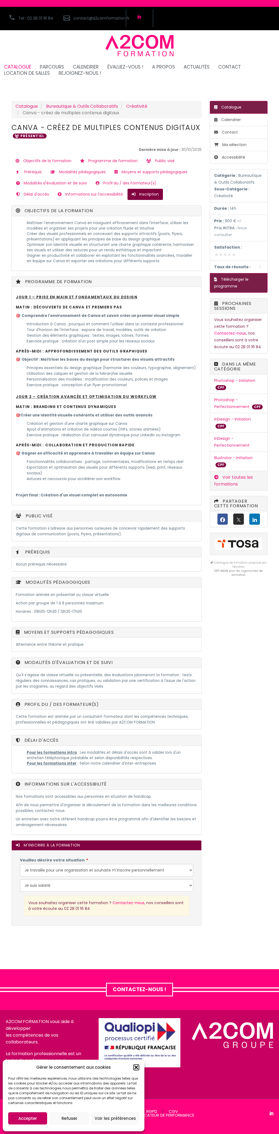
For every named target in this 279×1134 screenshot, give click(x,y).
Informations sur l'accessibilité (93, 194)
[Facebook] (222, 519)
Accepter (27, 1118)
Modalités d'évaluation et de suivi (55, 183)
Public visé (164, 160)
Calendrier (230, 119)
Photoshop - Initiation (234, 380)
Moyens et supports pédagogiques (153, 172)
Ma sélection (234, 144)
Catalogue (27, 106)
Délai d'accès (36, 194)
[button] (136, 1067)
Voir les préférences (115, 1118)
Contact (229, 132)
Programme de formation (112, 160)
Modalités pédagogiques (82, 172)
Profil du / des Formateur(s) (129, 183)
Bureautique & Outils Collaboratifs (82, 106)
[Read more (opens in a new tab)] (91, 18)
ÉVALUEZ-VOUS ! (125, 67)
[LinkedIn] (254, 519)
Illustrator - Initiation (233, 458)
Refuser (69, 1118)
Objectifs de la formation (46, 160)
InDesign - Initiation (232, 419)
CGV (173, 1112)
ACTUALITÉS (197, 67)
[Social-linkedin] (139, 16)
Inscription (148, 194)
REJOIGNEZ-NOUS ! (80, 73)
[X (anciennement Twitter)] (238, 519)
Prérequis (32, 172)
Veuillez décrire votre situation (52, 860)
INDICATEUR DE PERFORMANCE (165, 1115)
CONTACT (229, 67)
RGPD (151, 1112)
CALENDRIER (86, 67)
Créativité (136, 106)
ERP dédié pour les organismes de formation (238, 573)
